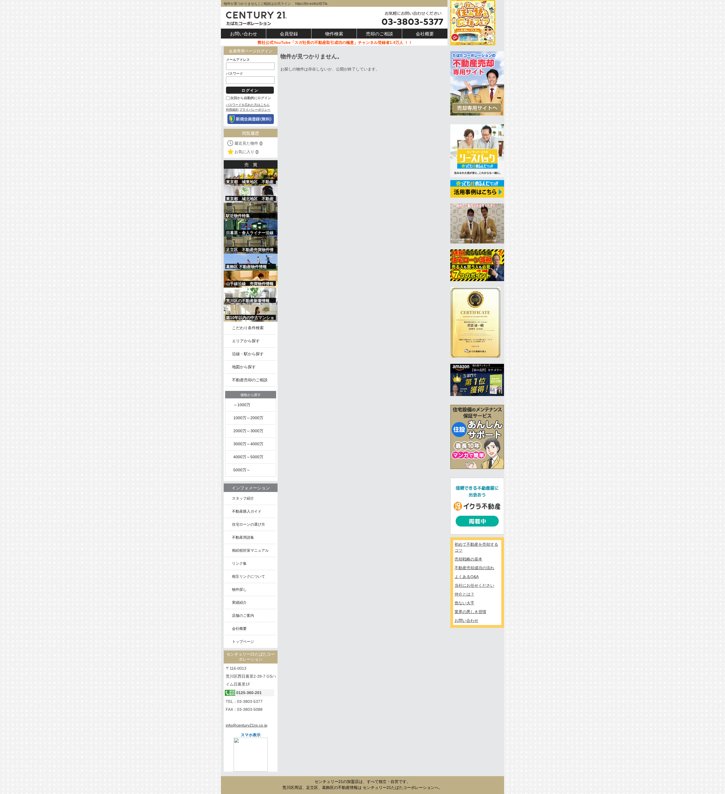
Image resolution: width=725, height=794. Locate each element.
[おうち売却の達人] (475, 322)
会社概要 (239, 628)
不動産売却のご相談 (250, 380)
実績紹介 (239, 602)
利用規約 (232, 109)
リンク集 (239, 563)
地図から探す (244, 367)
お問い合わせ (466, 620)
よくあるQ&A (467, 576)
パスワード (234, 74)
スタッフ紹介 (243, 498)
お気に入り (246, 152)
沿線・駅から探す (248, 354)
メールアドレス (238, 60)
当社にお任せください (474, 585)
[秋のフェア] (472, 22)
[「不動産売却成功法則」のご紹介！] (477, 379)
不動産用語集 (243, 537)
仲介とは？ (464, 594)
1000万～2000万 (248, 418)
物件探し (239, 589)
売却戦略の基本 (468, 559)
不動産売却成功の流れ (474, 568)
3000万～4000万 (248, 444)
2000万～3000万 (248, 431)
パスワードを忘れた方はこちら (248, 104)
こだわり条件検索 (248, 328)
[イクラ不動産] (477, 506)
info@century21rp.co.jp (246, 725)
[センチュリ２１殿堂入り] (477, 223)
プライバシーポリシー (254, 109)
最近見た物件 (248, 143)
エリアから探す (246, 341)
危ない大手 (464, 603)
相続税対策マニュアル (250, 550)
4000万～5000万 (248, 457)
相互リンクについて (248, 576)
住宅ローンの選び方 (248, 524)
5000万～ (241, 470)
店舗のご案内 (243, 615)
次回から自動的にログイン (250, 98)
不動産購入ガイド (246, 511)
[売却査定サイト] (477, 83)
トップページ (243, 641)
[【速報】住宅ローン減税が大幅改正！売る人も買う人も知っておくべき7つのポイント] (477, 265)
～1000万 (241, 405)
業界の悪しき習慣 (470, 611)
